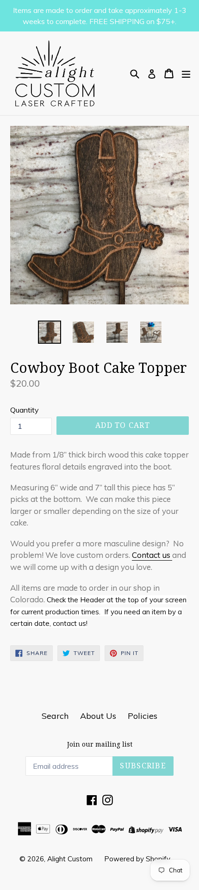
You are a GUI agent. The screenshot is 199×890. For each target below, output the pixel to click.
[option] (49, 332)
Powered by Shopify (137, 858)
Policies (142, 716)
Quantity (24, 409)
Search (55, 716)
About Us (98, 716)
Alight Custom (70, 858)
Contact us (152, 555)
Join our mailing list (99, 744)
